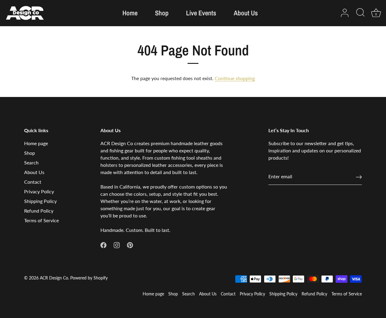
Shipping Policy (40, 201)
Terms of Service (41, 220)
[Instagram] (117, 244)
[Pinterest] (130, 244)
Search (31, 162)
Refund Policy (38, 211)
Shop (162, 12)
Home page (36, 143)
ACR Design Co (54, 278)
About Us (246, 12)
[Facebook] (103, 244)
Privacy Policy (39, 191)
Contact (32, 182)
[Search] (360, 13)
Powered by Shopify (89, 278)
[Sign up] (359, 176)
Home (130, 12)
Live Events (201, 12)
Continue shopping (235, 78)
